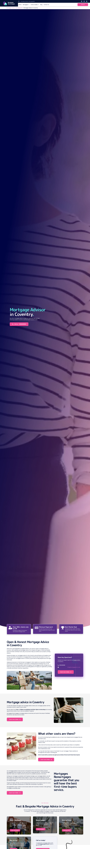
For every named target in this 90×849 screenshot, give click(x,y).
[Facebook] (82, 1)
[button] (26, 5)
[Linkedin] (87, 1)
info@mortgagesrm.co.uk (73, 667)
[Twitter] (84, 1)
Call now (83, 4)
